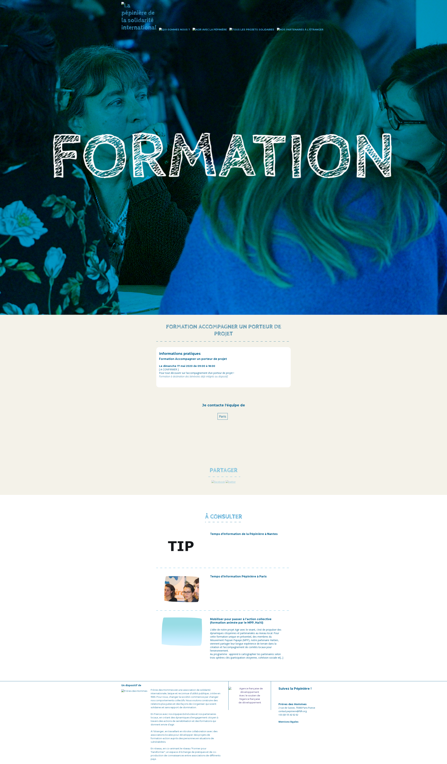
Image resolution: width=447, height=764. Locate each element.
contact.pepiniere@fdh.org (293, 711)
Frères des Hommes (293, 704)
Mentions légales (288, 721)
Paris (222, 416)
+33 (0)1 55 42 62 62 (288, 714)
